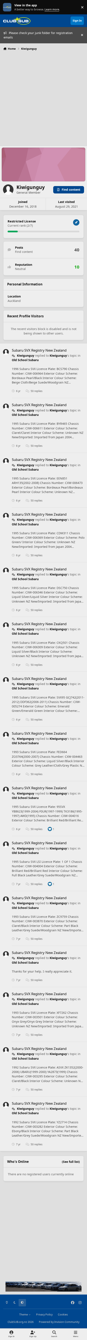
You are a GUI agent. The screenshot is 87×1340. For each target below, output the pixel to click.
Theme (24, 1314)
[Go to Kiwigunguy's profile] (6, 352)
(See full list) (71, 1162)
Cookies (63, 1314)
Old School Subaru (25, 360)
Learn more (8, 7)
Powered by (59, 1322)
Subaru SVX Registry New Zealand (39, 350)
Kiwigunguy (25, 355)
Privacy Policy (44, 1314)
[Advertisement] (43, 97)
